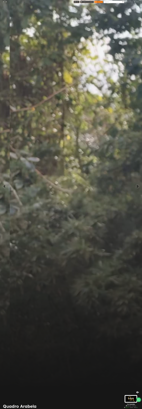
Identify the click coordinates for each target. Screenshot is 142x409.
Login (137, 2)
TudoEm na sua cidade (87, 1)
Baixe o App (99, 1)
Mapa (77, 1)
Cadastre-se (129, 2)
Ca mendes (131, 404)
